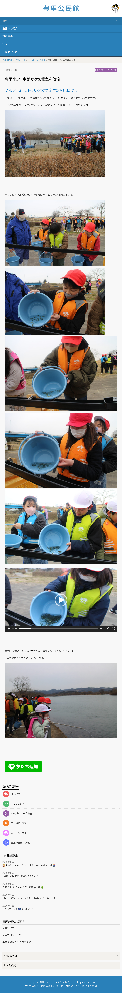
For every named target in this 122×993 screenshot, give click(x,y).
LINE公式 (10, 965)
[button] (61, 600)
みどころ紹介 (17, 803)
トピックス (15, 794)
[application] (61, 600)
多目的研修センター (12, 935)
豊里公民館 (8, 928)
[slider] (58, 628)
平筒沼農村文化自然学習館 (16, 942)
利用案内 (7, 36)
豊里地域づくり (18, 823)
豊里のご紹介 (10, 28)
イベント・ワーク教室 (21, 813)
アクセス (7, 44)
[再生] (8, 628)
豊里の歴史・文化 (20, 842)
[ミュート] (108, 628)
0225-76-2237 (89, 986)
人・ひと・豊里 (19, 833)
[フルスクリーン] (113, 628)
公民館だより (9, 52)
